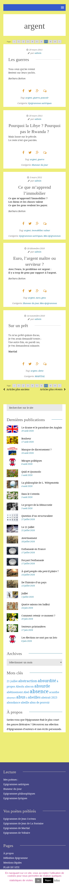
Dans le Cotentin (30, 493)
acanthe (54, 692)
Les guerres (18, 59)
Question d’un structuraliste (37, 515)
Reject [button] (48, 880)
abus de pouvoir (40, 702)
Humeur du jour (40, 164)
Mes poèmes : (10, 779)
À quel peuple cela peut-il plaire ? (40, 571)
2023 (54, 697)
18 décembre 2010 (36, 248)
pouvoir (45, 97)
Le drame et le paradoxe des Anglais (41, 427)
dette (40, 370)
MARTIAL (40, 376)
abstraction (27, 680)
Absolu (20, 686)
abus (20, 697)
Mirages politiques (31, 460)
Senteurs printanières (33, 626)
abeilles (34, 697)
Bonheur (26, 438)
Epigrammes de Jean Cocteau (19, 818)
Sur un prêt (18, 325)
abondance (13, 702)
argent (28, 97)
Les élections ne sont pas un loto (39, 637)
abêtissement (15, 692)
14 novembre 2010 (36, 315)
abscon (29, 686)
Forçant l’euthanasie (32, 560)
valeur (47, 230)
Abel (26, 692)
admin (38, 53)
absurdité (47, 680)
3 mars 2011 (36, 177)
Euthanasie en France (33, 549)
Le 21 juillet (27, 527)
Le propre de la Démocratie (36, 504)
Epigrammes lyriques (15, 798)
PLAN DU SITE (11, 867)
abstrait (46, 697)
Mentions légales (12, 862)
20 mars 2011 (36, 49)
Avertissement (29, 538)
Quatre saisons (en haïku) (35, 604)
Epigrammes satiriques (40, 103)
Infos (57, 880)
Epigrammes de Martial (16, 828)
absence (39, 691)
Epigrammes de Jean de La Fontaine (23, 823)
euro (38, 297)
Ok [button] (38, 880)
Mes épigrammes (52, 235)
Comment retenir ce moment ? (38, 615)
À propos (8, 853)
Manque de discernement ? (36, 449)
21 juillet (12, 681)
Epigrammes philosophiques (19, 793)
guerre (36, 97)
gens (43, 297)
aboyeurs (11, 697)
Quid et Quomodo (31, 471)
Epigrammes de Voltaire (16, 832)
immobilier (37, 230)
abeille (25, 702)
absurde (42, 686)
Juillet (24, 593)
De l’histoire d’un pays (33, 582)
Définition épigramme (15, 857)
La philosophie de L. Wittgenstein (40, 482)
